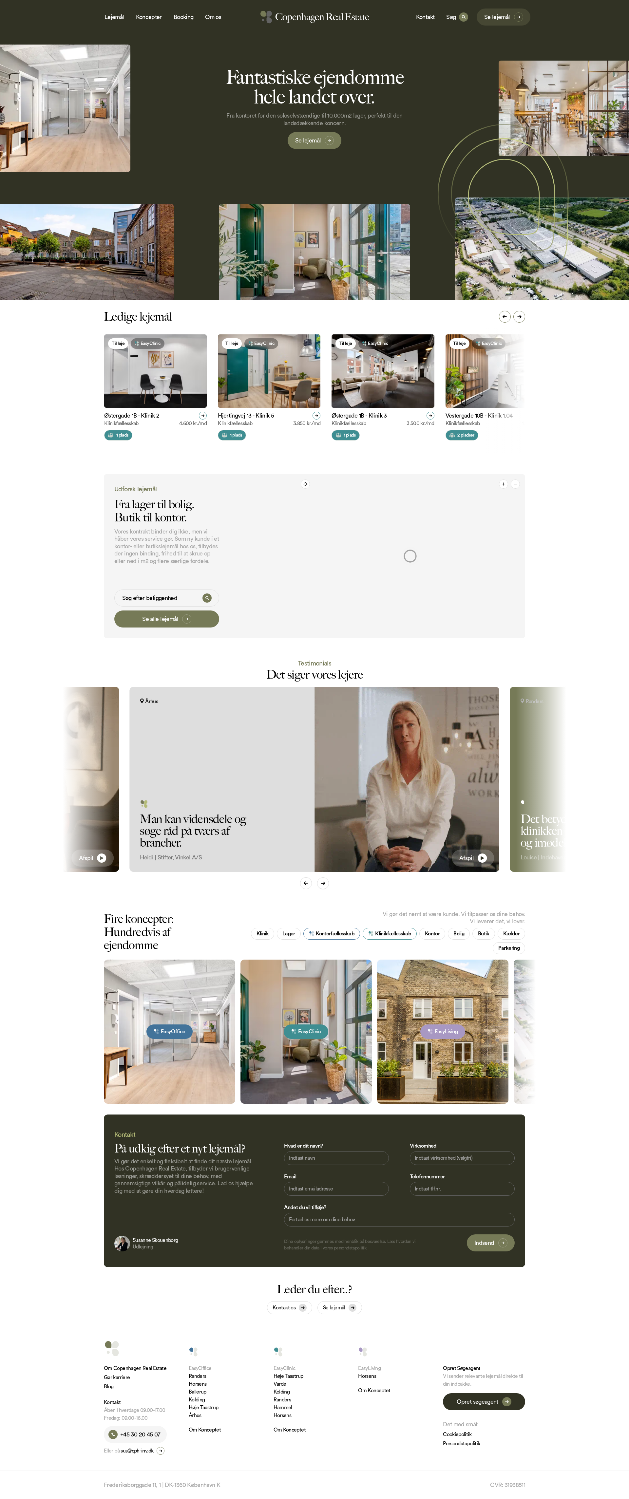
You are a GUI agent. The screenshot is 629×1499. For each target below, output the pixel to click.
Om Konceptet (205, 1430)
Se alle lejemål (160, 619)
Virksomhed (423, 1146)
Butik (483, 933)
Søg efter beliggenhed (150, 598)
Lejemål (114, 17)
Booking (184, 17)
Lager (288, 933)
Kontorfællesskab (335, 933)
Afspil (86, 858)
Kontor (432, 933)
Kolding (197, 1399)
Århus (195, 1415)
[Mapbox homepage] (311, 632)
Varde (280, 1384)
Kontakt (425, 17)
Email (290, 1176)
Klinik (263, 933)
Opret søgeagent (477, 1402)
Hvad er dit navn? (303, 1146)
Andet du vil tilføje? (305, 1207)
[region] (410, 556)
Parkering (509, 948)
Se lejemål (497, 17)
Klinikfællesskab (393, 933)
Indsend (484, 1243)
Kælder (511, 933)
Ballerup (197, 1392)
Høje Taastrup (204, 1407)
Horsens (198, 1384)
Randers (197, 1376)
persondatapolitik (350, 1248)
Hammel (283, 1407)
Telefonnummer (427, 1176)
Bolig (458, 933)
